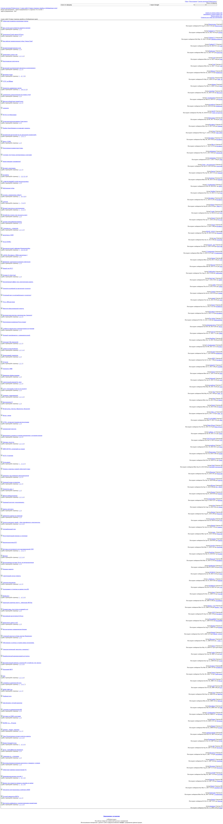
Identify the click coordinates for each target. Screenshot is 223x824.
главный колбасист (216, 39)
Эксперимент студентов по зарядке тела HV (16, 589)
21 (24, 89)
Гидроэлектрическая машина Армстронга (15, 121)
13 (24, 176)
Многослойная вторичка (10, 495)
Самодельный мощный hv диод (12, 382)
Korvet (220, 99)
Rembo (213, 626)
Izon (214, 131)
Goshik (213, 699)
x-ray (220, 587)
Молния (5, 556)
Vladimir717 (211, 31)
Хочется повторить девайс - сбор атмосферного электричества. (21, 522)
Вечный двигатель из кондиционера (13, 208)
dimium (214, 84)
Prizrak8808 (212, 619)
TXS (214, 659)
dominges (212, 806)
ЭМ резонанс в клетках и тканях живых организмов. (18, 642)
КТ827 (220, 346)
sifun (221, 420)
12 (22, 176)
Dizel (220, 86)
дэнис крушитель (217, 112)
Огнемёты (6, 175)
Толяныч (212, 666)
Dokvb (213, 218)
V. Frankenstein (211, 98)
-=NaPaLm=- (211, 579)
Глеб (213, 57)
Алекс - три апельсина (208, 164)
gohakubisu (212, 158)
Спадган (5, 201)
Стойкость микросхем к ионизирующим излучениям (18, 328)
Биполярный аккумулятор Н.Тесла (13, 616)
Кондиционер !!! (8, 402)
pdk (213, 746)
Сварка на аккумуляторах (10, 348)
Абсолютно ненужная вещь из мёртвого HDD (16, 789)
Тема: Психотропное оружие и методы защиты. (17, 736)
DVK (212, 77)
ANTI (213, 612)
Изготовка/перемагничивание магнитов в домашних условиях (21, 763)
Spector (213, 171)
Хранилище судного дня (10, 54)
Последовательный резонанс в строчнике (15, 535)
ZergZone (211, 178)
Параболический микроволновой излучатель (16, 656)
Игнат (220, 681)
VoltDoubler (211, 271)
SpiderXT (212, 365)
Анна (220, 660)
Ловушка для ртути (8, 442)
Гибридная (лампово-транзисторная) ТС (15, 769)
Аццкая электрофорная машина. (12, 221)
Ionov (213, 592)
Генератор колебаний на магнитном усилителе (17, 288)
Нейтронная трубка (8, 188)
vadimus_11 (212, 432)
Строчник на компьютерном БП (12, 709)
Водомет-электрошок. (9, 168)
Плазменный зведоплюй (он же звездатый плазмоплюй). (19, 134)
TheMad (212, 191)
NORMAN (219, 306)
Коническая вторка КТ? (10, 542)
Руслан (220, 219)
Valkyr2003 (219, 132)
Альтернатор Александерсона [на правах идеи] (17, 94)
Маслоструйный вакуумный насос (13, 101)
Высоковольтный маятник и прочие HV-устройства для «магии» (22, 662)
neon (221, 266)
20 (22, 89)
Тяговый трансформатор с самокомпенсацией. (16, 335)
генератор (6, 108)
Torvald (220, 594)
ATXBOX (212, 572)
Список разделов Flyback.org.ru (207, 1)
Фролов (213, 265)
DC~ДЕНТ (219, 487)
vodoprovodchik (210, 732)
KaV (221, 654)
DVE (220, 567)
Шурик (213, 485)
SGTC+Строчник (8, 455)
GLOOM (212, 773)
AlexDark (211, 91)
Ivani (220, 46)
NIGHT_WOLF (210, 231)
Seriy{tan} (212, 278)
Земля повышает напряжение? (12, 161)
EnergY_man (211, 245)
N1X (220, 213)
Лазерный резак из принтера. (11, 482)
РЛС (4, 676)
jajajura (220, 32)
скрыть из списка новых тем (213, 13)
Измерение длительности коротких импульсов (16, 261)
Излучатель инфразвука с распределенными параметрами (20, 803)
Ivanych (213, 331)
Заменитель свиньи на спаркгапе (12, 515)
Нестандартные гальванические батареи (15, 629)
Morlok (213, 512)
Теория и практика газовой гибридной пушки (16, 469)
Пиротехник (212, 24)
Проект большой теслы (10, 743)
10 (24, 196)
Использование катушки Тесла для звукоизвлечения (18, 562)
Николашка (211, 118)
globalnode (213, 151)
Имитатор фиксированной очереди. (13, 308)
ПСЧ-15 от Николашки (9, 114)
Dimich (212, 204)
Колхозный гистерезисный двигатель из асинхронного (19, 68)
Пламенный (211, 739)
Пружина (219, 721)
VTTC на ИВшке (8, 81)
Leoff (212, 686)
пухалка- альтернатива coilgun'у (12, 195)
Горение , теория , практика (11, 729)
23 (24, 250)
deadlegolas (212, 565)
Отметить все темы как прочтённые (211, 17)
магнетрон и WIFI (8, 235)
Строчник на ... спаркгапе (10, 228)
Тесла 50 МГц (7, 241)
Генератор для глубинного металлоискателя (16, 475)
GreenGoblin (211, 498)
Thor (213, 392)
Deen (220, 447)
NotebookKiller (218, 320)
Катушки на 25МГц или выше (12, 716)
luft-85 (213, 111)
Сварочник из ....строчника (11, 756)
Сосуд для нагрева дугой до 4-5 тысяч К (15, 388)
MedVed (220, 694)
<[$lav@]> (219, 206)
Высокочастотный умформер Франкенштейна (16, 248)
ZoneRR (219, 366)
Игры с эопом (7, 415)
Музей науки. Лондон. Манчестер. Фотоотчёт (16, 409)
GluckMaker (218, 600)
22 (26, 89)
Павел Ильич (211, 425)
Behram (213, 71)
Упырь (213, 224)
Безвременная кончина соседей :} (13, 776)
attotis (213, 298)
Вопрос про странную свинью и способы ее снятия (18, 783)
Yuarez (213, 672)
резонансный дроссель (9, 429)
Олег (213, 692)
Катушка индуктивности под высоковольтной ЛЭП (18, 549)
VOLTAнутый (211, 438)
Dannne (213, 492)
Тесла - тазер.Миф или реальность (13, 749)
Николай (219, 473)
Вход (186, 1)
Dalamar (220, 126)
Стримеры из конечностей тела (12, 683)
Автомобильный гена (9, 529)
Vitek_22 (219, 79)
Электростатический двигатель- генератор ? (16, 649)
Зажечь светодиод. (8, 509)
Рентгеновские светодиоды (11, 61)
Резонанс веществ (8, 569)
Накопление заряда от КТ (10, 622)
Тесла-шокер (6, 462)
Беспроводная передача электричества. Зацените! (17, 315)
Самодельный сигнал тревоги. (12, 576)
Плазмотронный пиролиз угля (12, 48)
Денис (220, 326)
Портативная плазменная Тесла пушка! (14, 322)
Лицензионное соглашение (111, 816)
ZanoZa (214, 539)
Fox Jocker (212, 318)
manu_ (214, 532)
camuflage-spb (218, 787)
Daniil (220, 453)
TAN (220, 119)
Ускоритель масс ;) (8, 489)
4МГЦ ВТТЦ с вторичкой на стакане (14, 449)
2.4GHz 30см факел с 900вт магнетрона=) (15, 255)
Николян (212, 472)
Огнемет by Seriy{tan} (9, 275)
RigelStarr (212, 338)
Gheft (213, 465)
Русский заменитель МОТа (11, 796)
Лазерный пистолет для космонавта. (13, 502)
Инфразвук (6, 596)
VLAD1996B (212, 418)
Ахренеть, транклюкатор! (10, 395)
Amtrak (213, 291)
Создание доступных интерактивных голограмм (17, 155)
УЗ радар (5, 362)
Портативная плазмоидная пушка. (13, 148)
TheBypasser (218, 674)
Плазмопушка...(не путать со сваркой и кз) (15, 609)
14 (26, 176)
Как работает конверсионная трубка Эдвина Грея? (18, 41)
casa (215, 238)
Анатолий (219, 166)
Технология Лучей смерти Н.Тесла (13, 34)
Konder (213, 351)
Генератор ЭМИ (7, 368)
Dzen (220, 807)
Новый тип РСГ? (8, 268)
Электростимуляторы (9, 582)
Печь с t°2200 (7, 141)
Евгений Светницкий (215, 467)
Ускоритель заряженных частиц (12, 88)
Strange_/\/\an (211, 605)
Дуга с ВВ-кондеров (9, 302)
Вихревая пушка (8, 74)
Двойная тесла (7, 696)
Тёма (220, 159)
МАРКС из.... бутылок (9, 723)
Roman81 (219, 233)
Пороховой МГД (8, 669)
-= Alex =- (219, 640)
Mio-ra (213, 144)
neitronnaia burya (211, 325)
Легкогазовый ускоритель (10, 355)
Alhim (220, 286)
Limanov (219, 527)
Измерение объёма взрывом (11, 375)
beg (221, 193)
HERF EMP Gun (7, 689)
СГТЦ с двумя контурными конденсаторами (16, 422)
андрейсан (212, 104)
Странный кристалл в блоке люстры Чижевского (17, 636)
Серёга (213, 652)
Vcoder (212, 211)
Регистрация (193, 1)
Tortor (220, 433)
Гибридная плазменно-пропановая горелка (15, 21)
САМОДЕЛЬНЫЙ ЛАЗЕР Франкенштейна (16, 181)
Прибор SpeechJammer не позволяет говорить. (16, 128)
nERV (220, 186)
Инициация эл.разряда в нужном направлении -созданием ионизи (22, 435)
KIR (221, 707)
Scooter (220, 727)
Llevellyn (212, 519)
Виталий (211, 599)
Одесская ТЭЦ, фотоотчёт (10, 342)
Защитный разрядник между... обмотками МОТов (17, 602)
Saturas (213, 258)
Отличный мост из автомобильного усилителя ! (17, 295)
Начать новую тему (216, 16)
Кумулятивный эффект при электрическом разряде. (18, 281)
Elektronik (212, 378)
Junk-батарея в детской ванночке (12, 703)
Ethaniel (220, 173)
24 (26, 250)
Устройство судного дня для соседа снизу (15, 215)
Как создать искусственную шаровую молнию (16, 28)
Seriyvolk (219, 246)
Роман (213, 719)
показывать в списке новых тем (212, 14)
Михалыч (219, 92)
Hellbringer (219, 72)
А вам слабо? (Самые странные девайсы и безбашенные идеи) (38, 8)
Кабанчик (212, 51)
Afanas (220, 507)
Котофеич (212, 124)
